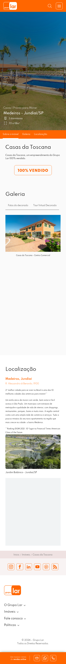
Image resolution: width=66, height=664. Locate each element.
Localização (40, 134)
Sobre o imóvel (10, 134)
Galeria (26, 134)
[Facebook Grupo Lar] (19, 566)
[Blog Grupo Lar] (55, 566)
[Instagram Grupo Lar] (11, 566)
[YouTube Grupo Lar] (37, 566)
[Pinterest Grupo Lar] (46, 566)
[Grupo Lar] (10, 6)
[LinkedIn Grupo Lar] (28, 566)
